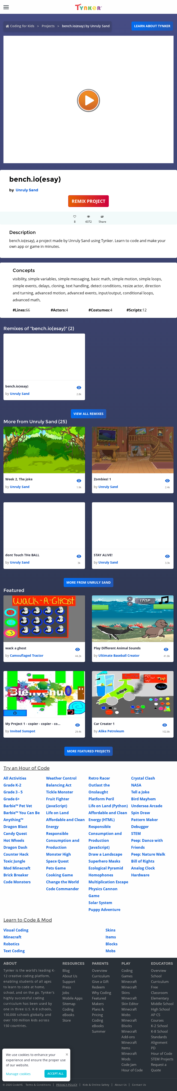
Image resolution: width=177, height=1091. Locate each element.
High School (160, 1009)
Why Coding (101, 992)
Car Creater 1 (104, 723)
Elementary (160, 998)
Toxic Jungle (14, 861)
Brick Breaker (15, 875)
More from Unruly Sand (88, 582)
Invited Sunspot (22, 731)
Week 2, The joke (18, 479)
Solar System (100, 902)
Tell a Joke (140, 792)
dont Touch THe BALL (22, 555)
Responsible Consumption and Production (62, 840)
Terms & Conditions (38, 1084)
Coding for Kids (22, 26)
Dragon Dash (15, 847)
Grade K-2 (12, 785)
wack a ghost (15, 648)
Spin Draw (140, 812)
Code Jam (128, 1064)
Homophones (100, 875)
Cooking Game (59, 875)
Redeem (98, 987)
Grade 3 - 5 (13, 792)
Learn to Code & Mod (27, 920)
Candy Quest (15, 833)
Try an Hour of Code (26, 768)
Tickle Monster (59, 792)
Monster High (58, 854)
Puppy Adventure (104, 909)
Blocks (112, 943)
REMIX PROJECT (88, 201)
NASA (136, 785)
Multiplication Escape (108, 881)
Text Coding (14, 950)
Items (111, 937)
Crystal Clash (143, 778)
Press (66, 987)
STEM (136, 833)
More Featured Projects (88, 751)
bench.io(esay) (16, 386)
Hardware (140, 875)
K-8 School (159, 1031)
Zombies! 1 (102, 479)
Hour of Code (132, 1070)
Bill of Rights (142, 861)
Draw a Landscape (105, 854)
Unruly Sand (27, 190)
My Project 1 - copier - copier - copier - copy (33, 723)
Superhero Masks (104, 861)
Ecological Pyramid (105, 868)
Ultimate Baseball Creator (118, 655)
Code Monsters (17, 881)
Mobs (110, 950)
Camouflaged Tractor (26, 655)
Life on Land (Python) (108, 805)
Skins (110, 930)
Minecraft (12, 937)
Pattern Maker (144, 819)
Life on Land (57, 812)
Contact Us (139, 1084)
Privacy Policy (66, 1084)
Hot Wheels (13, 840)
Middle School (162, 1003)
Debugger (140, 826)
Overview (99, 970)
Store (66, 1020)
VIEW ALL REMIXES (88, 413)
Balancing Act (58, 785)
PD (153, 1048)
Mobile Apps (72, 998)
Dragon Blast (15, 826)
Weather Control (61, 778)
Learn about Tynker (152, 26)
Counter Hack (16, 854)
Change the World (62, 881)
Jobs (65, 992)
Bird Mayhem (143, 798)
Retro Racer (99, 778)
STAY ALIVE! (103, 555)
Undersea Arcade (146, 805)
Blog (66, 970)
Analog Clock (143, 868)
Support (68, 981)
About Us (69, 976)
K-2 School (159, 1025)
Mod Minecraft (16, 868)
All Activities (14, 778)
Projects (48, 26)
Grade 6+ (11, 798)
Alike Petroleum (111, 731)
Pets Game (56, 868)
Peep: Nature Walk (148, 854)
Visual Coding (15, 930)
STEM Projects (162, 1059)
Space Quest (57, 861)
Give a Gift (100, 981)
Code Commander (62, 888)
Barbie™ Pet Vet (17, 805)
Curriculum (101, 976)
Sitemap (68, 1003)
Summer (99, 1031)
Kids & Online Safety (96, 1084)
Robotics (11, 943)
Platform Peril (101, 798)
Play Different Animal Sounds (117, 648)
